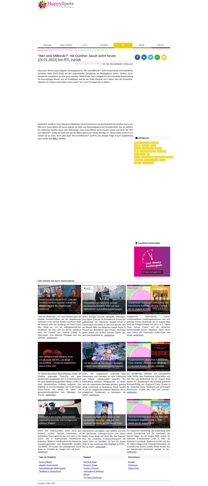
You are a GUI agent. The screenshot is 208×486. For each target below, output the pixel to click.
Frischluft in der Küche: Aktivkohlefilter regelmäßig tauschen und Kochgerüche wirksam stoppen (58, 420)
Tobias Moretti (148, 148)
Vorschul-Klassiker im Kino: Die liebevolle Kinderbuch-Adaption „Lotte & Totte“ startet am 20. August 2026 (148, 420)
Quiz (107, 64)
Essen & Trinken (91, 465)
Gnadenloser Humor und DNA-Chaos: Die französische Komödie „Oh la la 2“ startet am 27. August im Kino (148, 306)
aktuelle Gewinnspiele (48, 465)
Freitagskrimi (159, 157)
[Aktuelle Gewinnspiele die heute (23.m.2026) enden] (152, 276)
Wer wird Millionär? (116, 64)
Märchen (145, 146)
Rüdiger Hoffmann (148, 151)
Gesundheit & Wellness (94, 471)
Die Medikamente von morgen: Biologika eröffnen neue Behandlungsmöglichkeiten (104, 364)
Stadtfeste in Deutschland (50, 471)
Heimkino (104, 45)
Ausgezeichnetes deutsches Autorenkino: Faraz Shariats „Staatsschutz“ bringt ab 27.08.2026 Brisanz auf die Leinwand (148, 363)
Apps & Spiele (66, 45)
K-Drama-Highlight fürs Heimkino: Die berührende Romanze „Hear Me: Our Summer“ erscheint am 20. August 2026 (103, 420)
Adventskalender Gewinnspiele (52, 468)
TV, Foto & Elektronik (93, 478)
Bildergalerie (147, 157)
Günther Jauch (128, 64)
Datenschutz (133, 468)
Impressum (132, 465)
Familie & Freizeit (91, 468)
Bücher (161, 45)
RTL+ (55, 139)
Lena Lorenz (148, 163)
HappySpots (43, 50)
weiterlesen (52, 338)
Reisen (87, 475)
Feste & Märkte (45, 462)
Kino (85, 45)
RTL (104, 64)
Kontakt (131, 462)
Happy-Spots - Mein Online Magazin (56, 5)
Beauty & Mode (90, 462)
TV (123, 45)
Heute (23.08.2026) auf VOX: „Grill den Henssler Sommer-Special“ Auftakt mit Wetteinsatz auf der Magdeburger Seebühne (58, 304)
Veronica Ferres (151, 160)
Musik (141, 45)
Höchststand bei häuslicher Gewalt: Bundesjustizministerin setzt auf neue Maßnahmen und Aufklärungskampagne (103, 306)
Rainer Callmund (142, 143)
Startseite (47, 45)
